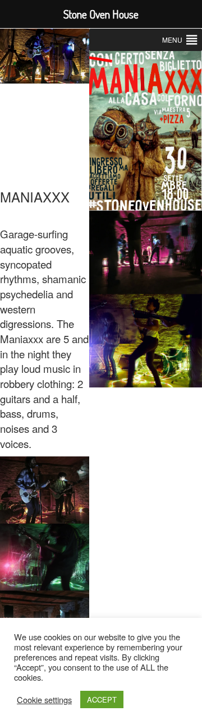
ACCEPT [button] (102, 699)
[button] (172, 40)
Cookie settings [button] (44, 700)
